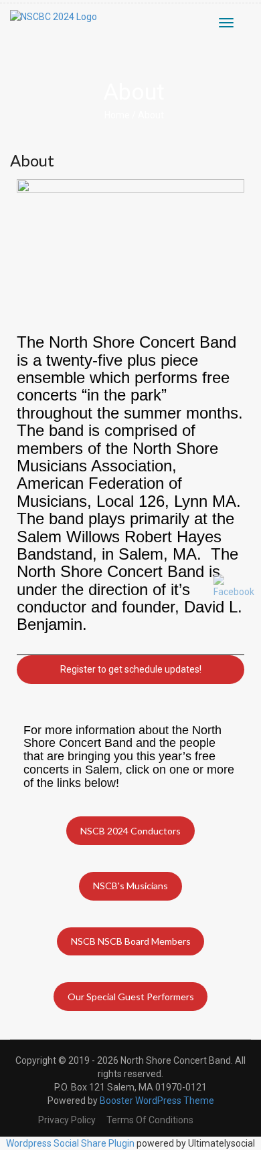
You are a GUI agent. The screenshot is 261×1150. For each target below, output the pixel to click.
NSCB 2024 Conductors (130, 830)
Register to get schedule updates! (130, 669)
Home (117, 115)
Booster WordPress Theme (157, 1100)
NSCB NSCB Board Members (131, 941)
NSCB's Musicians (130, 885)
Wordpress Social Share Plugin (71, 1143)
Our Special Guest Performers (131, 996)
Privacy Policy (67, 1120)
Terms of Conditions (149, 1120)
